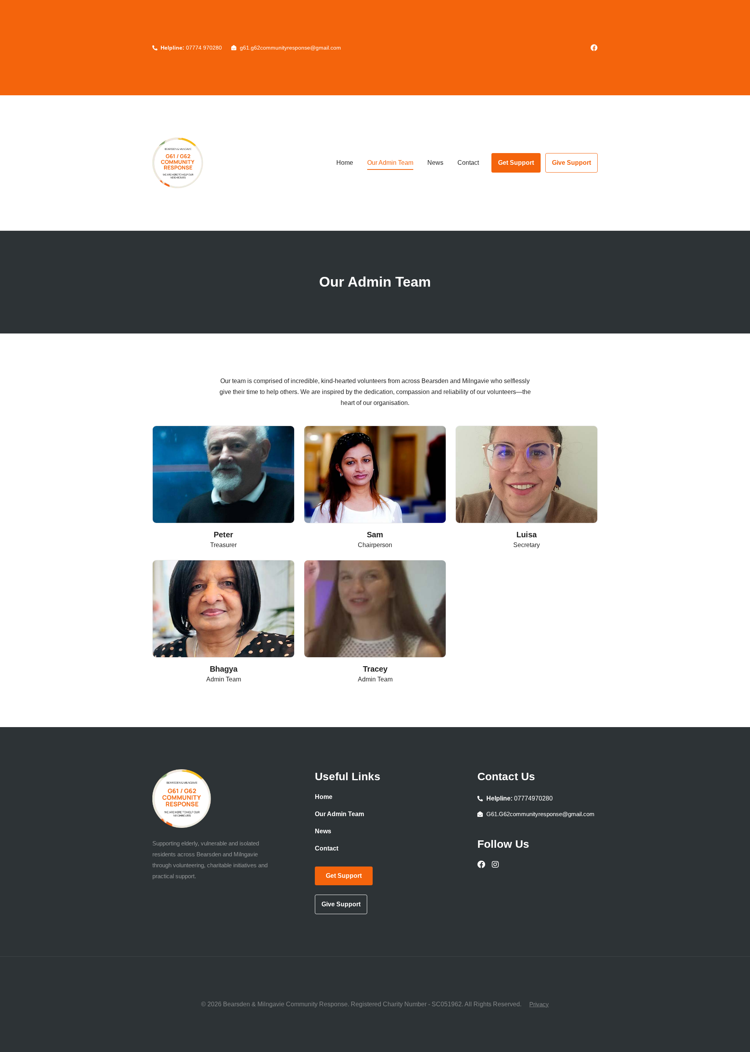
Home (344, 162)
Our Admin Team (390, 162)
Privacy (539, 1004)
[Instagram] (495, 864)
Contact (468, 162)
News (435, 162)
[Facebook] (594, 47)
